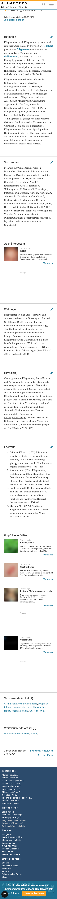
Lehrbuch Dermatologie (12, 815)
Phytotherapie (8, 801)
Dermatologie (8, 778)
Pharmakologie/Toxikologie (13, 798)
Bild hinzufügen (45, 755)
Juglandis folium (20, 710)
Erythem (5, 863)
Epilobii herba (30, 703)
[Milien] (11, 254)
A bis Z (15, 775)
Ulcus (4, 877)
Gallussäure (10, 733)
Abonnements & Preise (11, 840)
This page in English (12, 817)
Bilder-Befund (8, 812)
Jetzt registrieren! (34, 893)
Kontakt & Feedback (10, 849)
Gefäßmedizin (8, 783)
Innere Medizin (8, 786)
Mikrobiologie (8, 792)
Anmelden (17, 837)
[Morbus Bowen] (11, 570)
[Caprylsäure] (11, 643)
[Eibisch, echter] (11, 546)
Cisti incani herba (13, 703)
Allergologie (7, 775)
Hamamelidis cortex (22, 707)
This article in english (15, 20)
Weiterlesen (48, 263)
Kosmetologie (8, 789)
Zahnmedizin (7, 803)
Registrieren (7, 837)
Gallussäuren (11, 56)
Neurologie (6, 795)
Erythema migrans (10, 866)
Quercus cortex (37, 710)
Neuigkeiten (7, 834)
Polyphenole (23, 49)
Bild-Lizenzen (7, 851)
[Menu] (51, 5)
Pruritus (5, 871)
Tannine (48, 45)
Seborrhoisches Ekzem (11, 874)
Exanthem (6, 868)
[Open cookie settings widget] (4, 894)
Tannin (34, 733)
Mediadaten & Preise (11, 854)
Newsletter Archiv (9, 846)
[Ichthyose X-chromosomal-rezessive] (11, 595)
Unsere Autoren (8, 843)
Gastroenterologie (10, 781)
